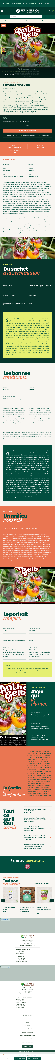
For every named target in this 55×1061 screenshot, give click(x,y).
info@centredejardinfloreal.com (27, 945)
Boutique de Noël (27, 1029)
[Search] (43, 16)
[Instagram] (48, 140)
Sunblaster (6, 905)
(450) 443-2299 (27, 991)
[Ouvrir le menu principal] (9, 11)
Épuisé (27, 125)
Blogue (27, 1022)
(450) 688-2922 (27, 943)
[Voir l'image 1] (4, 51)
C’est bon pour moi (20, 1058)
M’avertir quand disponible (27, 130)
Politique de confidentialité (27, 1039)
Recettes (27, 1025)
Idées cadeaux (11, 20)
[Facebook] (45, 140)
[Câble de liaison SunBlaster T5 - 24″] (10, 895)
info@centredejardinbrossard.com (27, 993)
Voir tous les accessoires (43, 884)
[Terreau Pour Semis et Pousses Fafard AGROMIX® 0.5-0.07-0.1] (44, 895)
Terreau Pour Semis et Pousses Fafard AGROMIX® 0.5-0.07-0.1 (44, 909)
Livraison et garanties (27, 1032)
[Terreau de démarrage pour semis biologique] (27, 895)
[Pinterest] (51, 140)
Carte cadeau (27, 1046)
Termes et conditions (27, 1042)
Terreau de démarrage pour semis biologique (27, 908)
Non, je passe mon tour (34, 1058)
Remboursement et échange (27, 1035)
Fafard (22, 905)
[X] (42, 140)
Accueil (4, 20)
